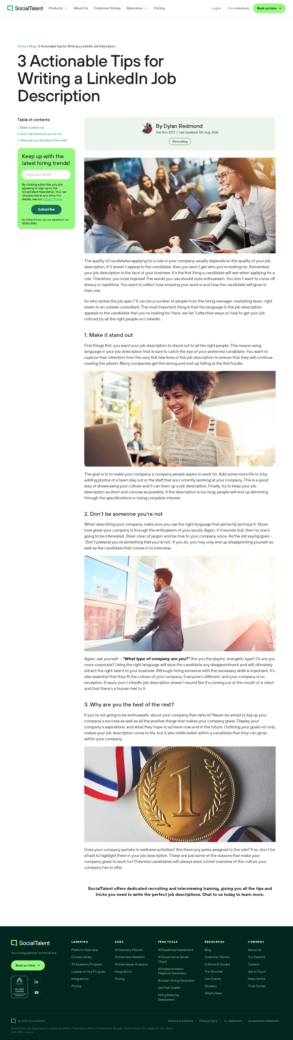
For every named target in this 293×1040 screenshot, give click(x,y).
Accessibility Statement (263, 1021)
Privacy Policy (52, 199)
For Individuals (238, 8)
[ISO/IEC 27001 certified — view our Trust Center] (19, 987)
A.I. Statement (233, 1021)
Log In (216, 8)
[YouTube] (36, 992)
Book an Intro (269, 8)
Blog (32, 46)
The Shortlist (214, 972)
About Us (81, 8)
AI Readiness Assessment (175, 950)
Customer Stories (107, 8)
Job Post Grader (169, 988)
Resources (135, 8)
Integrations (79, 979)
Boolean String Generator (176, 980)
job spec (125, 301)
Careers (253, 964)
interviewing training (198, 888)
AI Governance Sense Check (173, 959)
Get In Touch (257, 972)
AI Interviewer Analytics (131, 964)
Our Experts (256, 957)
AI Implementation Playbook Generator (172, 971)
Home (21, 46)
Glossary (211, 986)
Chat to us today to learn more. (233, 894)
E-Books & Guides (217, 964)
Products (55, 8)
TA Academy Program (86, 964)
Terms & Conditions (180, 1021)
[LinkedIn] (36, 981)
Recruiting (180, 141)
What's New (213, 993)
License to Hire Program (88, 972)
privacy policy (29, 222)
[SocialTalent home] (25, 8)
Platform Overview (84, 950)
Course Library (81, 957)
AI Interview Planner (129, 950)
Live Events (213, 979)
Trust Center (257, 986)
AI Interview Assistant (130, 957)
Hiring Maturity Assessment (168, 997)
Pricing (159, 8)
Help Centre (256, 979)
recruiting (158, 888)
